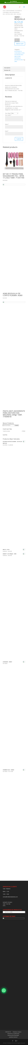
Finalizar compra (17, 1032)
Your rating (8, 113)
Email (6, 131)
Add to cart (19, 44)
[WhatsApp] (3, 990)
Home (4, 10)
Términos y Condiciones (13, 1033)
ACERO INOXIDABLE (10, 10)
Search (16, 425)
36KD (15, 61)
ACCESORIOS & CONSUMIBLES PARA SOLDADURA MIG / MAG (12, 12)
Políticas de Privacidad (13, 1035)
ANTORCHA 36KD (9, 14)
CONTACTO (8, 1032)
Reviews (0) (7, 70)
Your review (8, 115)
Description (7, 67)
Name (7, 124)
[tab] (14, 68)
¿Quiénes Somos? (13, 1037)
